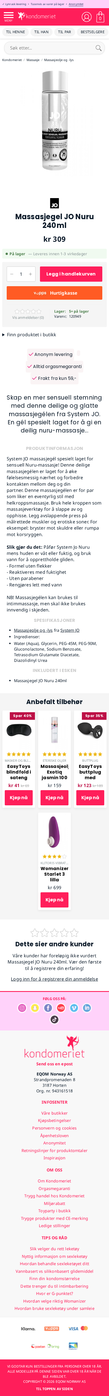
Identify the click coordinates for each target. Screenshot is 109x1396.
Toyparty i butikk (54, 1210)
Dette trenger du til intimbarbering (54, 1286)
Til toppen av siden (54, 1388)
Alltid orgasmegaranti (57, 366)
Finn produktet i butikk (31, 334)
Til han (41, 31)
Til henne (15, 31)
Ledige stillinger (54, 1225)
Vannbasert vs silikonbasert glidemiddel (55, 1271)
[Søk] (99, 48)
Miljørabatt (54, 1203)
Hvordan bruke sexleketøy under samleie (54, 1308)
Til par (64, 31)
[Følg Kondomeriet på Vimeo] (74, 1011)
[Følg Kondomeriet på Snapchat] (35, 1011)
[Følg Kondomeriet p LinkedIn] (87, 1011)
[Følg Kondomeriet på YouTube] (61, 1011)
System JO (69, 630)
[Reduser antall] (11, 274)
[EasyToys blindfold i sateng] (19, 714)
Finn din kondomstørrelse (54, 1278)
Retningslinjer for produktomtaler (54, 1150)
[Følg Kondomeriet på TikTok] (54, 1023)
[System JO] (54, 209)
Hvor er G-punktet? (54, 1293)
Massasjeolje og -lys (33, 630)
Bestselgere (93, 31)
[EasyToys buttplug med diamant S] (90, 714)
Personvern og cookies (54, 1128)
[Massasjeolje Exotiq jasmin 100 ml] (54, 714)
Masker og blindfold (23, 760)
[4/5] (54, 857)
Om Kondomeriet (54, 1181)
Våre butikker (54, 1113)
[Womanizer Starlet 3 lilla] (54, 816)
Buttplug (90, 760)
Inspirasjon (55, 1157)
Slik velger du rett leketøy (54, 1248)
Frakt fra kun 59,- (57, 378)
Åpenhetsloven (54, 1135)
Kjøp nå (19, 797)
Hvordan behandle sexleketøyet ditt (54, 1263)
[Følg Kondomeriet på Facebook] (48, 1011)
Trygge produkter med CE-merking (54, 1218)
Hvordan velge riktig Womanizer (54, 1301)
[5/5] (18, 755)
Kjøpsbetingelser (54, 1120)
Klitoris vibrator (55, 863)
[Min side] (87, 17)
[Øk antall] (30, 274)
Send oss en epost (54, 1063)
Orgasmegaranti (54, 1188)
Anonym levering (52, 354)
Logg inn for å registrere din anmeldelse (54, 979)
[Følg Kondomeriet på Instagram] (22, 1011)
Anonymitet (76, 4)
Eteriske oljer (54, 760)
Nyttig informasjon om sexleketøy (54, 1256)
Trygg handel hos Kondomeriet (54, 1195)
